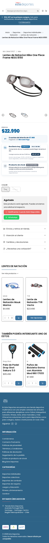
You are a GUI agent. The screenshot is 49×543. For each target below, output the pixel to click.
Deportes (16, 32)
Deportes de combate (12, 480)
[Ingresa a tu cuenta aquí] (42, 11)
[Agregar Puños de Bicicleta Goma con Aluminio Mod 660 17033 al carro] (36, 383)
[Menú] (2, 11)
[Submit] (38, 11)
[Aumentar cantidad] (6, 318)
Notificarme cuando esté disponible (24, 212)
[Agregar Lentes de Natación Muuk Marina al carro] (12, 318)
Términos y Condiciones (12, 448)
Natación (14, 35)
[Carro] (46, 11)
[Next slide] (45, 115)
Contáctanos (8, 439)
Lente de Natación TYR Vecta (28, 302)
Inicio (7, 32)
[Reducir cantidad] (47, 318)
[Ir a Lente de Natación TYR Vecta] (30, 285)
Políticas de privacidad (12, 445)
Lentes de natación (29, 35)
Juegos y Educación (10, 487)
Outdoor (5, 493)
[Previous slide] (3, 115)
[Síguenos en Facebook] (16, 423)
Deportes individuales (32, 32)
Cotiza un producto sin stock (14, 458)
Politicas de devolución (12, 452)
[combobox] (23, 11)
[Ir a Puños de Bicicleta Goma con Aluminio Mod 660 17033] (30, 351)
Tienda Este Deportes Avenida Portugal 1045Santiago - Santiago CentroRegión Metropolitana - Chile (17, 509)
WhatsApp (12, 217)
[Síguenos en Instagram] (12, 423)
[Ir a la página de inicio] (25, 4)
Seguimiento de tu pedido (13, 455)
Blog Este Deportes (10, 461)
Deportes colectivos (10, 477)
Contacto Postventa (11, 442)
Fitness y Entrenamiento (12, 490)
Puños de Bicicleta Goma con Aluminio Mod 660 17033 (30, 369)
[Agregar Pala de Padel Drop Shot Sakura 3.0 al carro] (12, 383)
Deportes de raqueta (11, 484)
